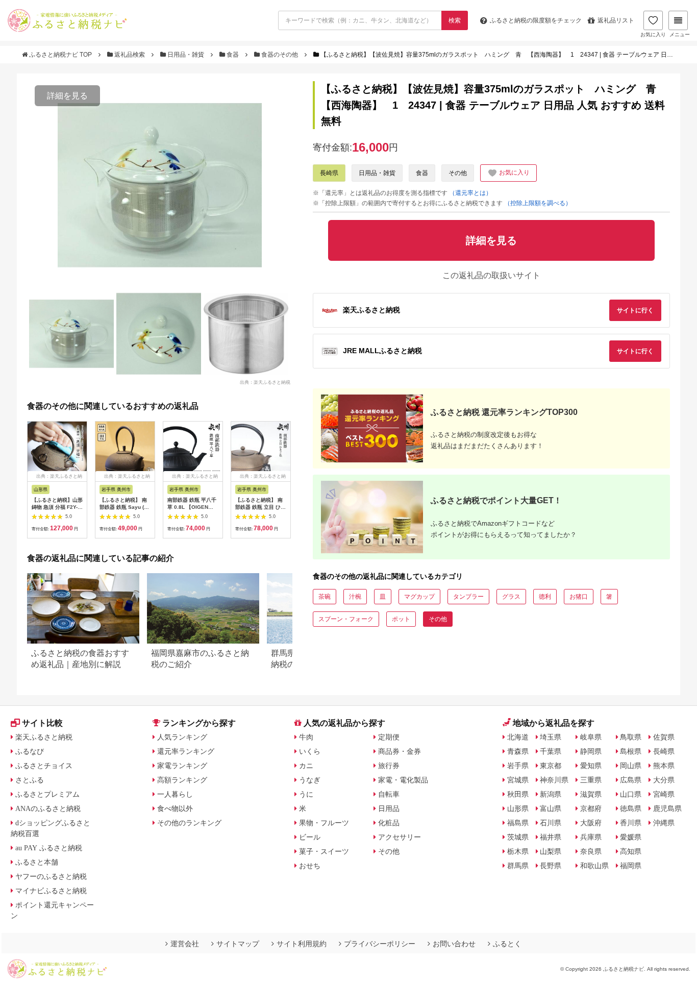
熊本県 (664, 765)
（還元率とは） (470, 192)
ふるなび (29, 751)
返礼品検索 (129, 54)
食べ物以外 (175, 808)
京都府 (591, 808)
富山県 (550, 808)
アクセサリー (399, 837)
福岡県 (630, 865)
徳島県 (630, 808)
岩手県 (518, 765)
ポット (401, 619)
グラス (511, 596)
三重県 (591, 779)
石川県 (550, 822)
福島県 (518, 822)
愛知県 (591, 765)
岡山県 (630, 765)
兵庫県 (591, 837)
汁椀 (355, 596)
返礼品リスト (616, 20)
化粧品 (389, 822)
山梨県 (550, 851)
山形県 (518, 808)
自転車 (389, 794)
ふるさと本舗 (36, 862)
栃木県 (518, 851)
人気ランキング (182, 737)
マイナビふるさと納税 (51, 890)
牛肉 (306, 737)
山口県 (630, 794)
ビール (309, 837)
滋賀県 (591, 794)
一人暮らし (175, 794)
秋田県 (518, 794)
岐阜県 (591, 737)
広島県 (630, 779)
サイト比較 (42, 723)
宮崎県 (664, 794)
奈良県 (591, 851)
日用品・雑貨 (186, 54)
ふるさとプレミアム (47, 794)
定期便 (389, 737)
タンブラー (468, 596)
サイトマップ (237, 944)
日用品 (389, 808)
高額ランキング (182, 779)
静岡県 (591, 751)
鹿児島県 (667, 808)
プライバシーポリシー (379, 944)
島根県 (630, 751)
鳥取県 (630, 737)
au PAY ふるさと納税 (48, 847)
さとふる (29, 779)
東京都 (550, 765)
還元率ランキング (185, 751)
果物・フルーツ (324, 822)
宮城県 (518, 779)
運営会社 (184, 944)
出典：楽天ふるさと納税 (265, 381)
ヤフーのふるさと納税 (51, 876)
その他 (458, 173)
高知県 (630, 851)
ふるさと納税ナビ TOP (60, 54)
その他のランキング (189, 822)
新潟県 (550, 794)
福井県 (550, 837)
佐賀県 (664, 737)
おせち (309, 865)
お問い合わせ (454, 944)
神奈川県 (554, 779)
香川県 (630, 822)
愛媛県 (630, 837)
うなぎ (309, 779)
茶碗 (324, 596)
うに (306, 794)
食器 (232, 54)
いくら (309, 751)
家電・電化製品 (403, 779)
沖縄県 (664, 822)
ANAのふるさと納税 (48, 808)
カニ (306, 765)
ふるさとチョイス (43, 765)
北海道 (518, 737)
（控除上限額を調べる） (537, 203)
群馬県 (518, 865)
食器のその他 (280, 54)
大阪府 (591, 822)
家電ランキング (182, 765)
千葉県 (550, 751)
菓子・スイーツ (324, 851)
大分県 (664, 779)
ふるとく (507, 944)
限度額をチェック (536, 20)
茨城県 (518, 837)
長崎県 (329, 173)
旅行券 (389, 765)
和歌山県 (594, 865)
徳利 (545, 596)
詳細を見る (67, 95)
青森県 (518, 751)
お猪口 (578, 596)
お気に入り (653, 34)
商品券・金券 (399, 751)
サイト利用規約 (302, 944)
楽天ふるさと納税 (43, 737)
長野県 (550, 865)
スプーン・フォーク (346, 619)
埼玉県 (550, 737)
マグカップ (419, 596)
